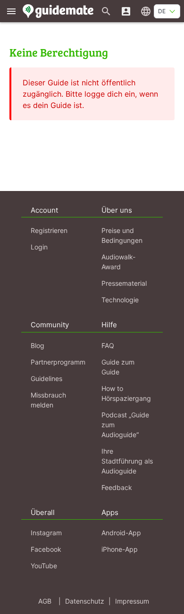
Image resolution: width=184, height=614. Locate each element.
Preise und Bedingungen (121, 235)
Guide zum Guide (117, 367)
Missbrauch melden (48, 400)
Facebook (46, 549)
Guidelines (46, 378)
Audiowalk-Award (118, 262)
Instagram (46, 533)
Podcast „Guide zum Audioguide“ (125, 425)
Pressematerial (124, 283)
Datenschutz (84, 601)
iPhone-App (119, 549)
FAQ (107, 345)
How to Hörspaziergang (126, 393)
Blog (37, 345)
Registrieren (49, 230)
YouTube (44, 566)
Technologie (120, 300)
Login (39, 247)
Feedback (116, 487)
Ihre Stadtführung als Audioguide (127, 461)
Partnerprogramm (58, 362)
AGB (44, 601)
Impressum (132, 601)
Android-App (121, 533)
